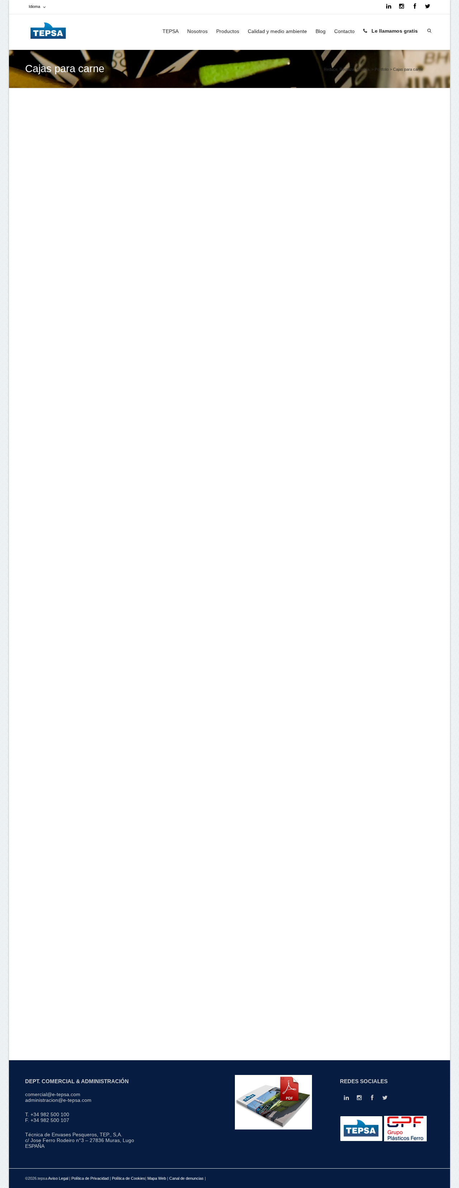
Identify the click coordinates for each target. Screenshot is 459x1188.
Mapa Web (157, 1178)
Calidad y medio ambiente (277, 31)
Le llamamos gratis (394, 31)
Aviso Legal (58, 1178)
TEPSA (170, 31)
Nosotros (197, 31)
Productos (227, 31)
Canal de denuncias (187, 1178)
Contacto (344, 31)
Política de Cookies (128, 1178)
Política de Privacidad (90, 1178)
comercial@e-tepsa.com (52, 1094)
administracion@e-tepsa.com (58, 1100)
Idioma (34, 6)
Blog (321, 31)
